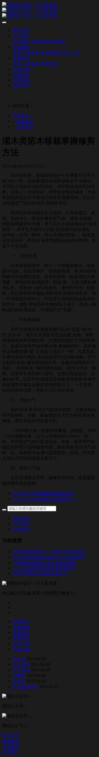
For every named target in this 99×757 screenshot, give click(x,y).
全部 (17, 52)
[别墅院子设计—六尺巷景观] (49, 10)
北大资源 (21, 664)
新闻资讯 (24, 121)
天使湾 (19, 659)
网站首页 (21, 115)
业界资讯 (24, 126)
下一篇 (44, 498)
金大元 (19, 681)
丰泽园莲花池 (25, 686)
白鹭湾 (19, 675)
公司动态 (21, 523)
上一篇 (44, 493)
